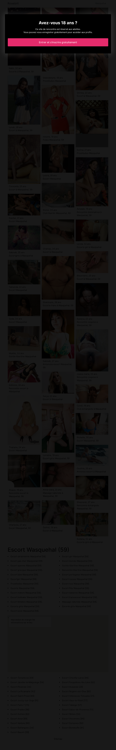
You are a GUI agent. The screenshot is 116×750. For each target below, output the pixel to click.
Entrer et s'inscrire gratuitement (58, 42)
